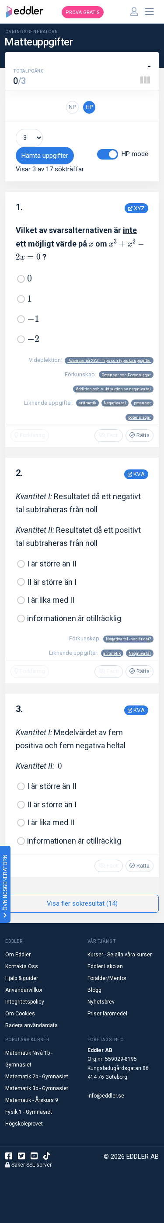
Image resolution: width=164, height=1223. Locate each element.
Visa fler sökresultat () (82, 903)
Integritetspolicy (24, 1002)
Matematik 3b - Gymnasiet (36, 1088)
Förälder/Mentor (106, 978)
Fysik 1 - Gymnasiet (28, 1112)
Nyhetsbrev (101, 1002)
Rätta (142, 435)
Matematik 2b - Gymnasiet (36, 1077)
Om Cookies (20, 1014)
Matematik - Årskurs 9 (31, 1100)
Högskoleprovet (24, 1124)
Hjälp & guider (21, 978)
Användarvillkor (23, 990)
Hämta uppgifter (44, 156)
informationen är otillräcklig (74, 618)
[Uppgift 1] (141, 79)
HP (89, 107)
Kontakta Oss (21, 966)
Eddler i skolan (105, 966)
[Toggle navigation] (149, 12)
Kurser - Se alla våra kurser (119, 955)
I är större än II (52, 563)
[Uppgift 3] (148, 79)
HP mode (135, 154)
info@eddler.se (105, 1096)
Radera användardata (31, 1025)
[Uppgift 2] (145, 79)
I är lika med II (50, 600)
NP (72, 107)
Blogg (94, 990)
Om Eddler (18, 955)
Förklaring (31, 435)
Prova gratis (83, 12)
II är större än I (52, 582)
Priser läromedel (107, 1014)
